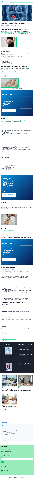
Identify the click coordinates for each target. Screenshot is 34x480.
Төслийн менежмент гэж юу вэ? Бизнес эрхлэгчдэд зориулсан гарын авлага (25, 389)
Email (2, 457)
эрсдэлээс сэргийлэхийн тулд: (9, 230)
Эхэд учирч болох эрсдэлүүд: (10, 164)
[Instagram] (3, 422)
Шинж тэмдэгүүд (6, 51)
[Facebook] (6, 422)
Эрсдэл (4, 431)
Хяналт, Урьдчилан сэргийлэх (10, 167)
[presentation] (9, 380)
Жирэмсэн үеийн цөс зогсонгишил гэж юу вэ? (15, 29)
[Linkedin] (2, 422)
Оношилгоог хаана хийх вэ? (7, 169)
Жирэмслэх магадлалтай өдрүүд (7, 335)
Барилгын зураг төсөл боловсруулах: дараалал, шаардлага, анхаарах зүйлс (9, 389)
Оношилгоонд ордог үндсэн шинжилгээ (9, 170)
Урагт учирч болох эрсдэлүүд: (10, 165)
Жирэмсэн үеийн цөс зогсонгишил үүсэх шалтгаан (14, 66)
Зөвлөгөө (2, 26)
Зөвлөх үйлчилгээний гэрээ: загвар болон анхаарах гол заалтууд (9, 408)
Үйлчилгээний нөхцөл (4, 471)
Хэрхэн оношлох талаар (7, 168)
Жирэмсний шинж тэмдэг (6, 338)
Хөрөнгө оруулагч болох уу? (5, 473)
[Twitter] (5, 422)
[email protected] (8, 451)
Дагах (3, 461)
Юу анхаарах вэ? (7, 171)
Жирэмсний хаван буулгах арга (7, 336)
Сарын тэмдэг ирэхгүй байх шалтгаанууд (9, 339)
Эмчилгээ (6, 166)
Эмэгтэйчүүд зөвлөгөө (8, 26)
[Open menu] (9, 1)
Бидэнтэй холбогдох (4, 468)
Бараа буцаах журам (4, 470)
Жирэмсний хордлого (6, 340)
